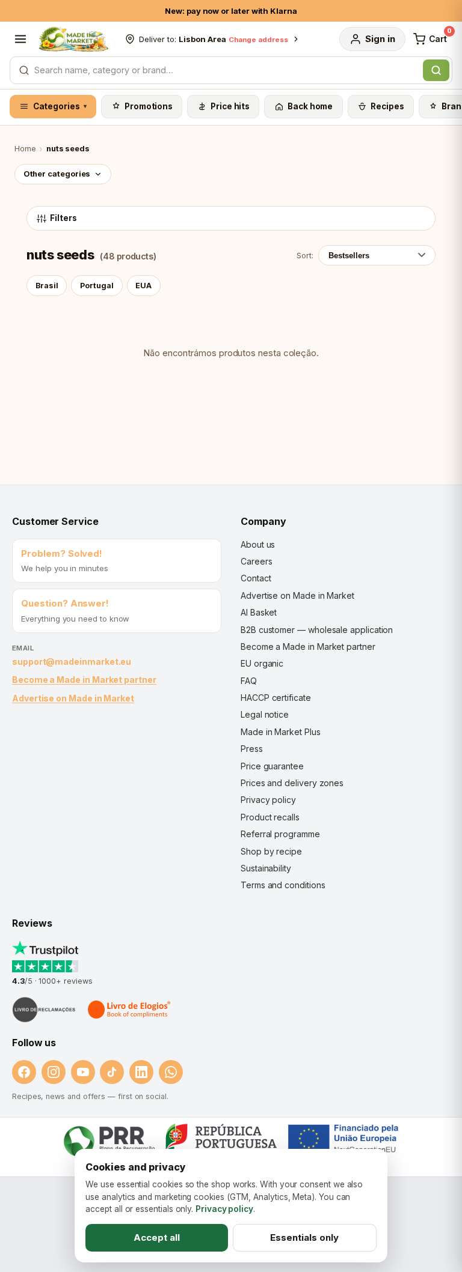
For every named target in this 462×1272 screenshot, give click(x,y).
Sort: (305, 255)
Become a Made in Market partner (84, 679)
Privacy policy (268, 800)
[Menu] (20, 39)
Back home (310, 106)
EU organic (262, 663)
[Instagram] (54, 1072)
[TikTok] (112, 1072)
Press (252, 749)
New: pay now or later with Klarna (231, 11)
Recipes (387, 106)
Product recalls (270, 817)
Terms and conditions (283, 885)
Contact (256, 578)
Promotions (149, 106)
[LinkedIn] (141, 1072)
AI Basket (259, 612)
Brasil (46, 285)
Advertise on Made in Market (73, 698)
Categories (60, 106)
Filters (63, 218)
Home (25, 148)
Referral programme (280, 834)
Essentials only (304, 1237)
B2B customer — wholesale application (317, 630)
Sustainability (266, 868)
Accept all (157, 1237)
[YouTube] (83, 1072)
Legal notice (265, 714)
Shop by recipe (271, 851)
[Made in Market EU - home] (73, 39)
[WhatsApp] (171, 1072)
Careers (256, 561)
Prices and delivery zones (292, 783)
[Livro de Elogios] (129, 1009)
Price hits (230, 106)
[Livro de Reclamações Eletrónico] (44, 1009)
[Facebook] (24, 1072)
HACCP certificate (276, 697)
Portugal (97, 285)
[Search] (436, 70)
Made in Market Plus (281, 732)
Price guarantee (272, 766)
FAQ (249, 681)
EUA (143, 285)
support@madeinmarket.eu (71, 661)
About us (258, 544)
